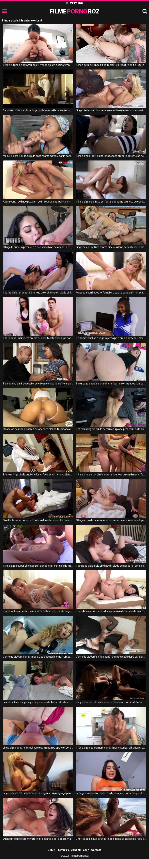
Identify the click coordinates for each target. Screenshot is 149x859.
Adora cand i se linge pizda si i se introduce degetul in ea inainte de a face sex (38, 201)
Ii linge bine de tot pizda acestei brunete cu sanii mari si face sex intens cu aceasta (111, 474)
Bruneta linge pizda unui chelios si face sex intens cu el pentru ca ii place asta (38, 474)
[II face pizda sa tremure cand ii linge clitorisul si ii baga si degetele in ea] (111, 726)
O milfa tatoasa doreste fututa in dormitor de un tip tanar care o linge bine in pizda (38, 520)
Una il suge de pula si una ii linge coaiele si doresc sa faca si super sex (111, 838)
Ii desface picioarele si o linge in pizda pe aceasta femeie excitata (111, 565)
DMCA (51, 849)
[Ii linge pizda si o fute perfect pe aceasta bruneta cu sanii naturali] (111, 179)
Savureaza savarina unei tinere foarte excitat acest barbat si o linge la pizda (111, 383)
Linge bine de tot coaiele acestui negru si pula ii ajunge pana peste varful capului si (38, 793)
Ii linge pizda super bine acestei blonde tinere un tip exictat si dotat (38, 565)
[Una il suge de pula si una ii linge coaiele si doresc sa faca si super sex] (111, 817)
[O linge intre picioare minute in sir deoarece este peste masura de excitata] (38, 817)
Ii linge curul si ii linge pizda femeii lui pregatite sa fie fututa (110, 65)
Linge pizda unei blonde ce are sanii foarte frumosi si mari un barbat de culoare (111, 110)
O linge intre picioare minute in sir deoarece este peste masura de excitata (38, 838)
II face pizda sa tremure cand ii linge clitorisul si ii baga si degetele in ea (111, 747)
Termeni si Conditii (69, 849)
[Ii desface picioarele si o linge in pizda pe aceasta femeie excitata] (111, 544)
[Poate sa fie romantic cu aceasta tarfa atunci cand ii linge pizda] (38, 589)
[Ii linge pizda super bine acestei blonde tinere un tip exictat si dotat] (38, 544)
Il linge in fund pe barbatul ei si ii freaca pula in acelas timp (36, 65)
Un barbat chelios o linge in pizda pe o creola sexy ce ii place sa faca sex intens (111, 338)
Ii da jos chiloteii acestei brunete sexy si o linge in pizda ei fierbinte (38, 292)
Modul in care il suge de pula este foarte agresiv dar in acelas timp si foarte (38, 155)
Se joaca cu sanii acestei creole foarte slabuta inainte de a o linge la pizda (38, 383)
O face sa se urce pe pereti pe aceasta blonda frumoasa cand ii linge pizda (38, 429)
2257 (86, 849)
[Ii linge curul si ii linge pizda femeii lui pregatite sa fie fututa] (111, 43)
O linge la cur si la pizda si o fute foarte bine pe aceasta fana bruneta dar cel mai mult (38, 247)
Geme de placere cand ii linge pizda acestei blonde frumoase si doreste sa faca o (38, 656)
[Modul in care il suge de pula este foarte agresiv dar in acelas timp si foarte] (38, 134)
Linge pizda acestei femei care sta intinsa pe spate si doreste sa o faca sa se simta (38, 747)
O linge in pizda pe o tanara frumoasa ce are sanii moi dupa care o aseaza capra (111, 520)
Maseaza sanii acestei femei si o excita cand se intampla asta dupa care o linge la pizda (111, 292)
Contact (96, 849)
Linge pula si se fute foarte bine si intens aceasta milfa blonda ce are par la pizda (111, 247)
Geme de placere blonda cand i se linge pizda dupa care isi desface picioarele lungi (111, 656)
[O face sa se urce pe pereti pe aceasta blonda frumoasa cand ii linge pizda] (38, 407)
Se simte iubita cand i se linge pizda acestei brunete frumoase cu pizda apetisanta (38, 110)
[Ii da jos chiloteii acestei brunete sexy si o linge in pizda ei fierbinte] (38, 271)
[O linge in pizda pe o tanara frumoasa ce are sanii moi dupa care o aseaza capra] (111, 498)
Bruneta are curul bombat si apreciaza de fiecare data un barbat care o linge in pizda (111, 611)
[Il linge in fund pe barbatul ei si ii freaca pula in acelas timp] (38, 43)
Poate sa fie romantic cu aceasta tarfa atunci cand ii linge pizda (38, 611)
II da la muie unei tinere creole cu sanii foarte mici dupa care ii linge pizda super (38, 338)
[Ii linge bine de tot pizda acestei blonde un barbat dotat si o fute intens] (111, 680)
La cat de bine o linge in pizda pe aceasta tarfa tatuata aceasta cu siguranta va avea (38, 702)
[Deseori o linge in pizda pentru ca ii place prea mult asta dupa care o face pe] (111, 407)
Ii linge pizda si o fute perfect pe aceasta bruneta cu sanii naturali (111, 201)
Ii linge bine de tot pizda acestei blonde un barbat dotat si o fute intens (111, 702)
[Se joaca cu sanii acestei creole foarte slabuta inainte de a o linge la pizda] (38, 362)
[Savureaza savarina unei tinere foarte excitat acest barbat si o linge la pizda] (111, 362)
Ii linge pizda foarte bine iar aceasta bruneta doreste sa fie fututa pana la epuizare (111, 155)
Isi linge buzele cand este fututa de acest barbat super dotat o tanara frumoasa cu (111, 793)
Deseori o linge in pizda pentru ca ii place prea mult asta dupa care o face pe (111, 429)
